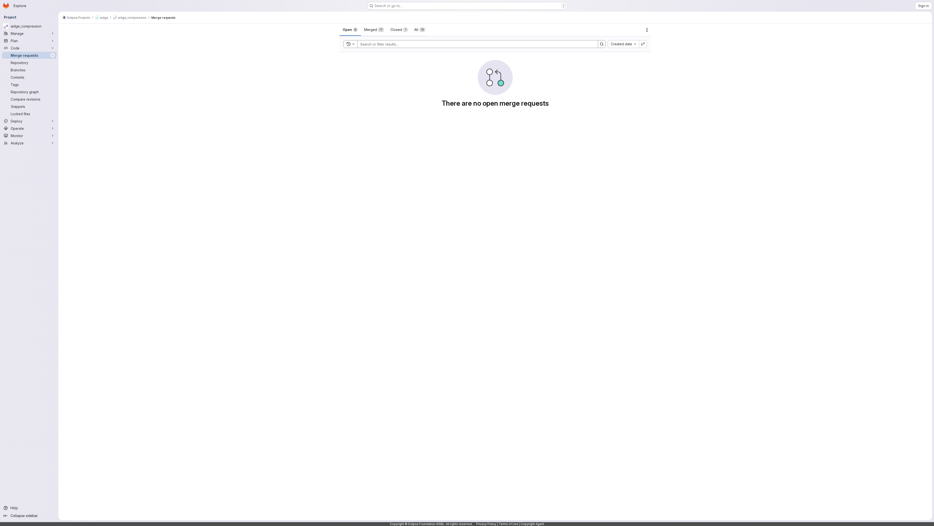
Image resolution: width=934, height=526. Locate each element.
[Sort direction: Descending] (643, 44)
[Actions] (647, 30)
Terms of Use (508, 524)
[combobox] (623, 44)
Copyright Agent (532, 524)
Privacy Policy (486, 524)
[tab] (350, 30)
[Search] (602, 44)
